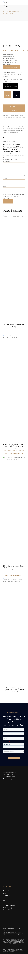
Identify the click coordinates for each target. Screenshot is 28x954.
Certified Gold (16, 9)
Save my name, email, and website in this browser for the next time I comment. (13, 196)
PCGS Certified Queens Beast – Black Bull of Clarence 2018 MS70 (14, 446)
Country (5, 11)
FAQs (4, 893)
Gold (9, 11)
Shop (9, 9)
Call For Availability (11, 79)
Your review (6, 161)
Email (5, 186)
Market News (7, 891)
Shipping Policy (7, 907)
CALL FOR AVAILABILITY (14, 332)
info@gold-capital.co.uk (9, 772)
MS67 (20, 11)
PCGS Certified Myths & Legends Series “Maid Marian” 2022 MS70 (14, 690)
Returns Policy (7, 910)
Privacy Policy (7, 903)
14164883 (13, 776)
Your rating (6, 159)
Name (5, 178)
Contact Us (6, 895)
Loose (17, 11)
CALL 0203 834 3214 (11, 67)
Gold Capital (10, 928)
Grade (13, 11)
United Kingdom (7, 13)
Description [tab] (14, 106)
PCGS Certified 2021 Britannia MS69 (14, 325)
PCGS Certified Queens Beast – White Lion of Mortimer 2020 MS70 (14, 568)
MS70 (18, 450)
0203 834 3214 (9, 774)
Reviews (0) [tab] (14, 110)
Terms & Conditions (9, 905)
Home (4, 9)
